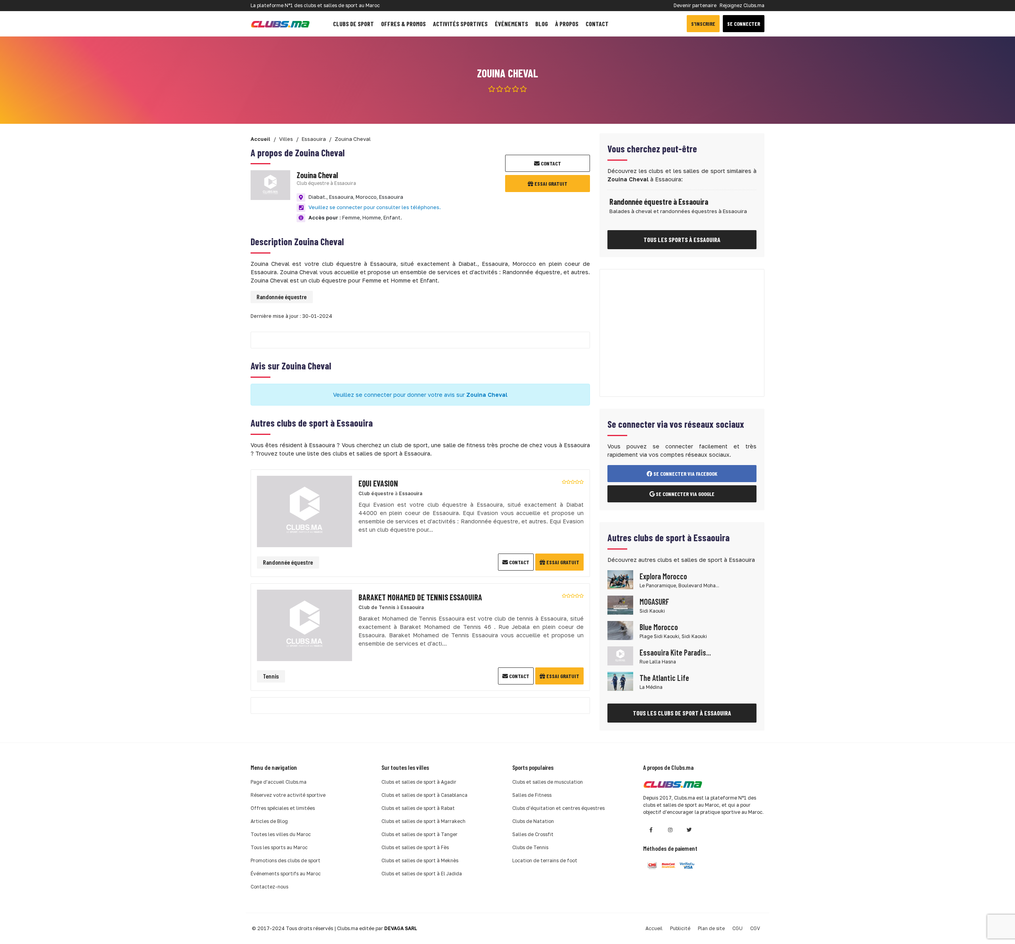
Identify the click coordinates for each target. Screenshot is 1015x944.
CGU (737, 928)
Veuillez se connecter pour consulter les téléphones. (374, 207)
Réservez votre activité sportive (288, 795)
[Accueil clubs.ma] (280, 23)
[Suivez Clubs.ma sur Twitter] (689, 830)
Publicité (680, 928)
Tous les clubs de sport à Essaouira (682, 713)
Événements (511, 23)
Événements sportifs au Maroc (286, 874)
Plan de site (711, 928)
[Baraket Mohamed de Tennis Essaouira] (304, 624)
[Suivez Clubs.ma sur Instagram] (670, 830)
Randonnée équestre (281, 296)
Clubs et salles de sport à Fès (415, 847)
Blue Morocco (659, 627)
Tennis (271, 676)
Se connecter (743, 23)
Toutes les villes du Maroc (281, 834)
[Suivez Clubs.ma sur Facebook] (651, 830)
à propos (566, 23)
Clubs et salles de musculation (547, 782)
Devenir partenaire (695, 5)
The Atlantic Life (664, 678)
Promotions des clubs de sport (285, 860)
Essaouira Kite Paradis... (675, 652)
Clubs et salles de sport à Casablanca (424, 795)
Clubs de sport (353, 23)
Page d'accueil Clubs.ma (278, 782)
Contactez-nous (269, 887)
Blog (541, 23)
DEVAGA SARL (400, 928)
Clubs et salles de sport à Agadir (418, 782)
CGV (755, 928)
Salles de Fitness (532, 795)
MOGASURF (654, 601)
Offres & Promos (403, 23)
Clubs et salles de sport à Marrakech (423, 821)
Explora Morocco (663, 576)
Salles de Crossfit (532, 834)
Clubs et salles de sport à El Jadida (421, 874)
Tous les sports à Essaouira (681, 239)
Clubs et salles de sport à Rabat (418, 808)
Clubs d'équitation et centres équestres (558, 808)
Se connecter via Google (684, 493)
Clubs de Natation (533, 821)
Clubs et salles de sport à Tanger (419, 834)
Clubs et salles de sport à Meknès (419, 860)
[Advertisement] (682, 332)
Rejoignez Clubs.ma (742, 5)
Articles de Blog (269, 821)
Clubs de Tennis (530, 847)
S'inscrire (703, 23)
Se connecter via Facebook (684, 473)
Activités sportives (460, 23)
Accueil (654, 928)
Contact (597, 23)
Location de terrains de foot (544, 860)
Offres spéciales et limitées (283, 808)
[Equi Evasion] (304, 510)
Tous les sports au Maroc (279, 847)
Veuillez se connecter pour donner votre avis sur (420, 394)
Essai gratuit (550, 183)
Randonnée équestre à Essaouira (658, 201)
